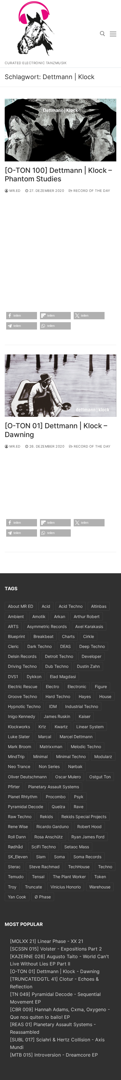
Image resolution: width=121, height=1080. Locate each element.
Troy (12, 886)
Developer (91, 656)
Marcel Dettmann (76, 736)
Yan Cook (17, 896)
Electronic (77, 686)
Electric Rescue (22, 686)
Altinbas (98, 606)
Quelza (58, 806)
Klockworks (19, 726)
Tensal (38, 876)
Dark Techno (39, 646)
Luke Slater (19, 736)
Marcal (44, 736)
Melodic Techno (86, 746)
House (105, 696)
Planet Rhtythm (22, 796)
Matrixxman (51, 746)
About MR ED (20, 606)
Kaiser (84, 716)
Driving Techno (22, 666)
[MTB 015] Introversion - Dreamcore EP (54, 1055)
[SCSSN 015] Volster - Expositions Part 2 (56, 949)
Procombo (55, 796)
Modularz (103, 756)
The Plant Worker (69, 876)
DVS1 (13, 676)
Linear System (90, 726)
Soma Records (87, 856)
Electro (52, 686)
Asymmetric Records (47, 626)
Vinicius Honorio (66, 886)
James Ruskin (57, 716)
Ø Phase (43, 896)
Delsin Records (22, 656)
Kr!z (42, 726)
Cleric (13, 646)
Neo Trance (19, 766)
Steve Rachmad (44, 866)
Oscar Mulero (68, 776)
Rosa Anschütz (48, 836)
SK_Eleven (18, 856)
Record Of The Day (91, 191)
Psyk (78, 796)
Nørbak (75, 766)
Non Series (49, 766)
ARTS (13, 626)
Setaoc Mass (76, 846)
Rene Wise (18, 826)
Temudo (15, 876)
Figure (101, 686)
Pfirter (14, 786)
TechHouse (79, 866)
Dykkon (34, 676)
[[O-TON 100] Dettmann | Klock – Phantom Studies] (60, 130)
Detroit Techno (59, 656)
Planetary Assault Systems (53, 786)
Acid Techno (71, 606)
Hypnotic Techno (24, 706)
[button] (21, 315)
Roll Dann (17, 836)
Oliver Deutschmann (27, 776)
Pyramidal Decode (25, 806)
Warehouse (99, 886)
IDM (53, 706)
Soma (59, 856)
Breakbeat (43, 636)
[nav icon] (113, 34)
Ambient (16, 616)
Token (100, 876)
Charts (68, 636)
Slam (41, 856)
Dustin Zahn (88, 666)
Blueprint (16, 636)
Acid (46, 606)
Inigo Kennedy (21, 716)
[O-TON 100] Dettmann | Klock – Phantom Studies (58, 174)
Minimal (40, 756)
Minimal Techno (71, 756)
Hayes (85, 696)
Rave (78, 806)
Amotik (39, 616)
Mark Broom (19, 746)
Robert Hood (89, 826)
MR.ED (15, 191)
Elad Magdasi (63, 676)
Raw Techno (19, 816)
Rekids (46, 816)
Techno (105, 866)
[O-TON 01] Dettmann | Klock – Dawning (56, 430)
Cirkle (88, 636)
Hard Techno (58, 696)
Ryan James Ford (88, 836)
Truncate (33, 886)
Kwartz (61, 726)
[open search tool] (102, 33)
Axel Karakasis (89, 626)
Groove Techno (22, 696)
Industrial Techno (81, 706)
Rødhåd (15, 846)
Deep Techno (92, 646)
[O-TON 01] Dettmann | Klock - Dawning (55, 971)
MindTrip (16, 756)
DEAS (65, 646)
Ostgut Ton (100, 776)
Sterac (14, 866)
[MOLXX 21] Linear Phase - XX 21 (46, 941)
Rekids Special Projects (83, 816)
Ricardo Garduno (52, 826)
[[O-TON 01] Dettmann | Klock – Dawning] (60, 385)
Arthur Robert (87, 616)
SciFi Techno (43, 846)
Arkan (59, 616)
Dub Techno (56, 666)
